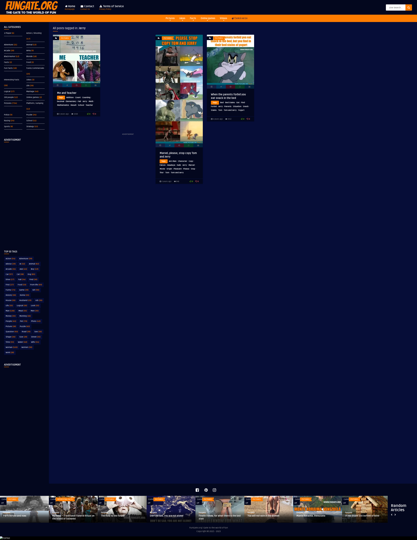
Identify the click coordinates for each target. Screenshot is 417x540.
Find (33, 279)
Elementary (71, 101)
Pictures (170, 18)
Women (27, 347)
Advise (11, 264)
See (38, 331)
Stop (193, 169)
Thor (162, 172)
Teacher (89, 105)
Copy (191, 161)
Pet (23, 321)
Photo (36, 321)
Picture (11, 326)
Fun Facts (8, 68)
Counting (86, 97)
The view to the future (112, 515)
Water (22, 342)
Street (36, 337)
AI (22, 264)
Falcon (162, 165)
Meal (23, 311)
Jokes (182, 18)
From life (36, 285)
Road (26, 331)
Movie (162, 169)
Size (23, 337)
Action (10, 258)
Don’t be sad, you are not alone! (166, 515)
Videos (223, 18)
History (11, 295)
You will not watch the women (263, 515)
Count (78, 97)
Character (182, 161)
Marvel (191, 165)
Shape (10, 337)
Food (28, 62)
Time (10, 342)
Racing (7, 120)
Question (12, 331)
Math (91, 101)
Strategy (30, 126)
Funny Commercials (35, 68)
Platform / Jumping (34, 103)
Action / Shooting (34, 33)
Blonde (29, 56)
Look (35, 305)
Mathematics (63, 105)
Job (38, 300)
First (10, 285)
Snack (245, 106)
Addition (70, 97)
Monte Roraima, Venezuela (310, 515)
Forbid (214, 106)
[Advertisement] (24, 193)
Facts (193, 18)
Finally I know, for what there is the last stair (220, 517)
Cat (20, 274)
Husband (25, 300)
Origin (169, 169)
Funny (10, 290)
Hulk (179, 165)
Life (27, 85)
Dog (31, 274)
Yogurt (241, 110)
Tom (167, 172)
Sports (7, 126)
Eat (238, 102)
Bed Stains (230, 102)
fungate (6, 512)
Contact (87, 7)
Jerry (85, 101)
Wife (35, 342)
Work (10, 352)
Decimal (60, 101)
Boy (34, 269)
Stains (214, 110)
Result (73, 105)
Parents (227, 106)
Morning (25, 316)
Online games (208, 18)
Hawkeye (171, 165)
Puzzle (29, 115)
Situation (237, 106)
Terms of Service (111, 7)
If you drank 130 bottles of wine (362, 515)
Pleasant (178, 169)
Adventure (8, 45)
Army (28, 50)
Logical (7, 91)
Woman (12, 347)
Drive (10, 279)
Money (11, 316)
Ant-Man (172, 161)
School (29, 120)
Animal (29, 45)
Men (35, 311)
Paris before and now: (15, 515)
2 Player (7, 33)
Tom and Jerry (177, 172)
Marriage (30, 91)
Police (6, 115)
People (11, 321)
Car (9, 274)
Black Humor (9, 56)
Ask (23, 269)
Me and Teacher (66, 93)
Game (24, 290)
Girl (35, 290)
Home (70, 7)
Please (186, 169)
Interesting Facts (11, 80)
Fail (22, 279)
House (10, 300)
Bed (222, 102)
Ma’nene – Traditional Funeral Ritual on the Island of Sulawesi (73, 517)
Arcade (7, 50)
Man (10, 311)
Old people (9, 97)
